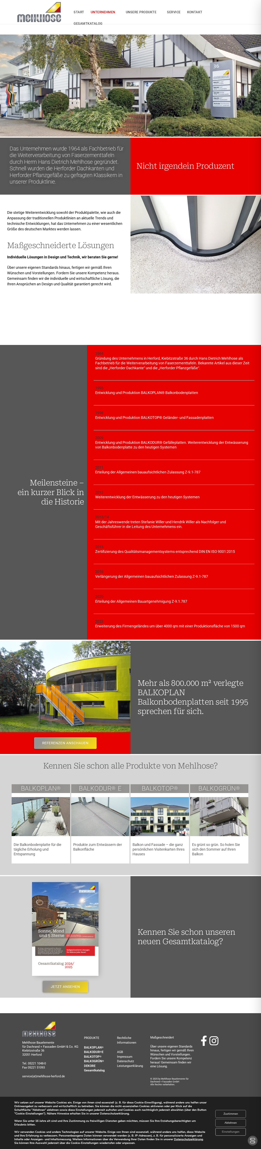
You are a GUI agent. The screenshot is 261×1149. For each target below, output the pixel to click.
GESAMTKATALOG (88, 24)
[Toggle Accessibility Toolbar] (252, 1140)
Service (173, 12)
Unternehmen (103, 12)
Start (79, 12)
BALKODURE (93, 1052)
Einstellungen (230, 1132)
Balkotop (160, 788)
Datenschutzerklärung (188, 1139)
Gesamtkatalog (94, 1070)
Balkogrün (219, 788)
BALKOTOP (93, 1057)
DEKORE (89, 1066)
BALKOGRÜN (94, 1061)
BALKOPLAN (93, 1047)
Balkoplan (41, 788)
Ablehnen (231, 1123)
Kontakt (194, 12)
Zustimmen (230, 1114)
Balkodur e (100, 788)
